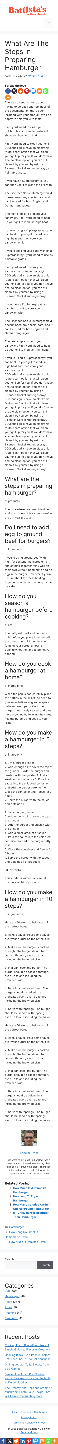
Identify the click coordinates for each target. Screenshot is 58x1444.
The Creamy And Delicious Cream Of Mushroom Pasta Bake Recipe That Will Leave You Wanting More (28, 1392)
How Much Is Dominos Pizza (27, 1241)
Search (9, 1259)
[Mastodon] (33, 91)
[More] (8, 97)
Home (14, 1412)
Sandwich (11, 1318)
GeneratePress (29, 1432)
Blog (7, 1290)
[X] (14, 91)
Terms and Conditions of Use (29, 1422)
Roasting (10, 1312)
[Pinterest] (27, 91)
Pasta (8, 1301)
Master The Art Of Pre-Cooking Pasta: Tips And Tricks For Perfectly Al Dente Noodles (28, 1378)
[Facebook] (8, 91)
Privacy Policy (29, 1417)
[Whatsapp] (45, 91)
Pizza (8, 1307)
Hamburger (16, 1227)
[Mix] (39, 91)
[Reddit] (20, 91)
